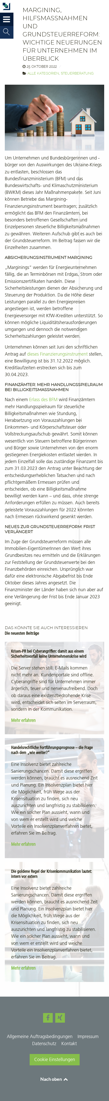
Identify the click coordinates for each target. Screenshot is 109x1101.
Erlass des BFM (43, 399)
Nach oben (51, 1079)
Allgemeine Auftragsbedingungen (39, 1036)
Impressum (88, 1036)
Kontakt (69, 1043)
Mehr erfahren (23, 720)
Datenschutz (44, 1043)
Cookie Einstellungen (54, 1059)
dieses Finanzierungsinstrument (57, 354)
